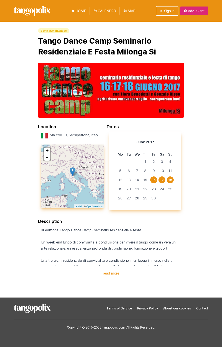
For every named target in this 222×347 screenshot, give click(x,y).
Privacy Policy (147, 308)
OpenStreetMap (94, 206)
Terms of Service (119, 308)
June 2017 (145, 142)
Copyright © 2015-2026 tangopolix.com (96, 327)
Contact (202, 308)
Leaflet (78, 206)
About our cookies (177, 308)
